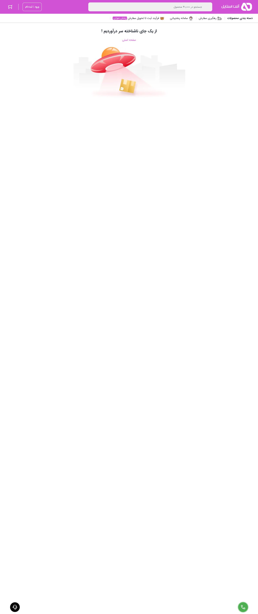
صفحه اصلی (129, 40)
